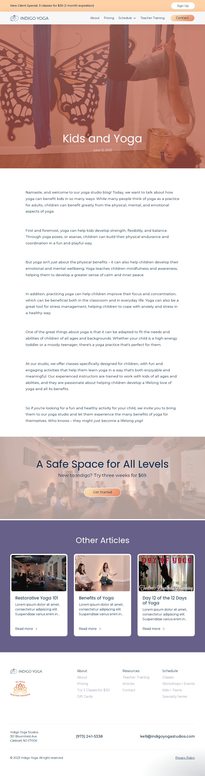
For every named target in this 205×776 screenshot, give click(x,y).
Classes (168, 677)
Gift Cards (85, 696)
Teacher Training (153, 18)
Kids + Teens (172, 690)
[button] (127, 18)
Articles (128, 684)
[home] (29, 18)
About (94, 18)
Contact (182, 18)
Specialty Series (174, 696)
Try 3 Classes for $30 (93, 690)
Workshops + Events (178, 684)
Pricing (109, 18)
